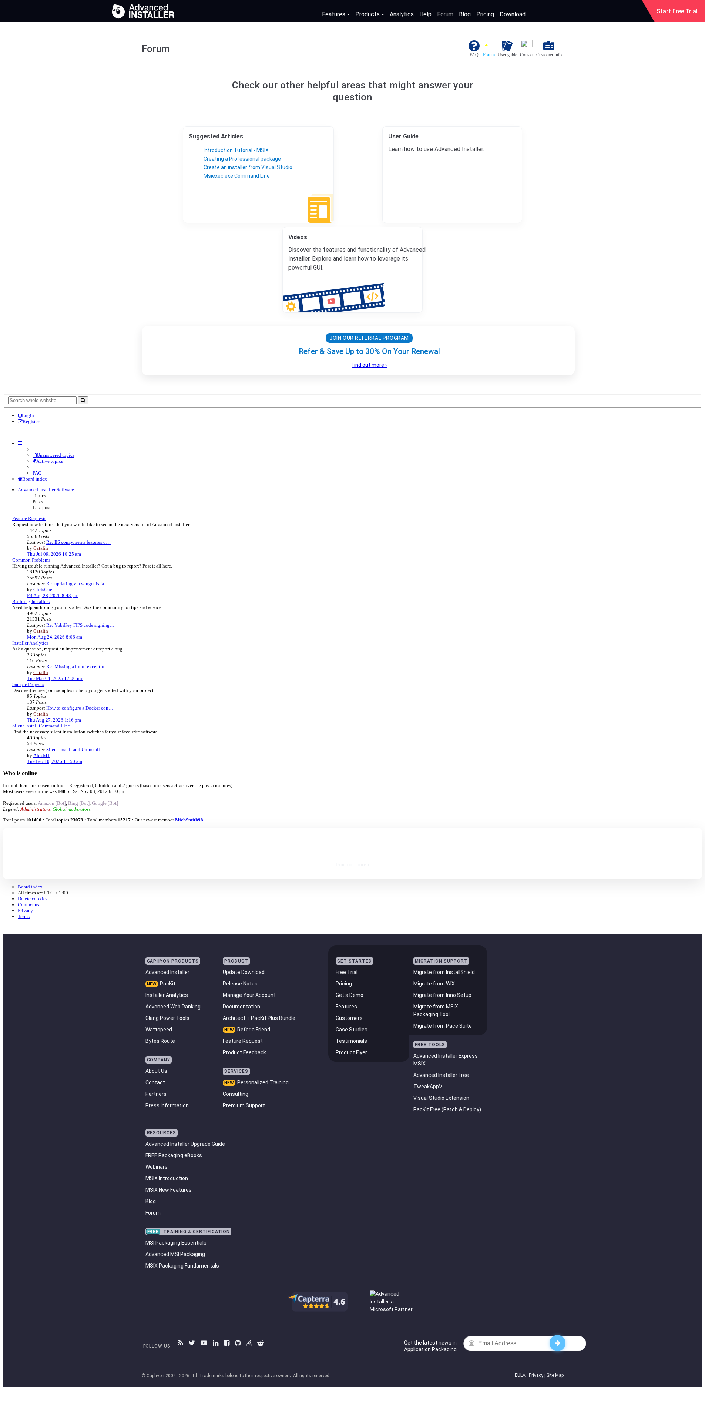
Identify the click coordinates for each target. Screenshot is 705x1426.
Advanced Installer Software (46, 489)
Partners (156, 1094)
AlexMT (41, 755)
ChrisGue (42, 589)
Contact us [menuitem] (28, 904)
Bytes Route (160, 1041)
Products (367, 14)
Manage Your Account (249, 995)
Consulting (235, 1094)
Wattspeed (158, 1029)
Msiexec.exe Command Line (237, 176)
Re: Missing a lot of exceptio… (77, 666)
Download (513, 14)
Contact (155, 1082)
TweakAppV (427, 1086)
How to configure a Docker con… (79, 708)
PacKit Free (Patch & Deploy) (447, 1109)
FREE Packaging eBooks (173, 1155)
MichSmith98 (189, 820)
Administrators (35, 809)
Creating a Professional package (242, 159)
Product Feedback (244, 1052)
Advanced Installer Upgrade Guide (185, 1144)
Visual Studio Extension (441, 1098)
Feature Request (243, 1041)
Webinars (156, 1167)
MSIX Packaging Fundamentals (182, 1266)
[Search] (83, 400)
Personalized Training (263, 1082)
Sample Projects (28, 684)
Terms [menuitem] (24, 916)
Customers (349, 1018)
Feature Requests (29, 518)
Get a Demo (349, 995)
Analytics (402, 14)
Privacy (536, 1375)
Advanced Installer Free (441, 1075)
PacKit (167, 984)
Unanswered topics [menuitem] (55, 455)
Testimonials (351, 1041)
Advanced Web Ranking (173, 1007)
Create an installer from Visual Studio (248, 167)
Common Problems (31, 560)
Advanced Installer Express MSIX (445, 1060)
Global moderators (72, 809)
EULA (520, 1375)
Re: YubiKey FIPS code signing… (80, 625)
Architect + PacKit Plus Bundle (259, 1018)
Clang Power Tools (167, 1018)
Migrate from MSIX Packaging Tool (435, 1010)
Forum (445, 14)
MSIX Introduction (166, 1178)
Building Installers (31, 601)
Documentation (241, 1007)
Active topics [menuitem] (49, 461)
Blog (465, 14)
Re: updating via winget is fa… (77, 583)
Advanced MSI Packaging (175, 1254)
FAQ (37, 473)
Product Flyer (351, 1052)
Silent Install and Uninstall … (76, 749)
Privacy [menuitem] (25, 910)
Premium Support (244, 1105)
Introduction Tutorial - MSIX (236, 150)
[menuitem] (26, 416)
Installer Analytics (30, 643)
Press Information (167, 1105)
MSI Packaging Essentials (176, 1243)
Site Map (555, 1375)
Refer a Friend (253, 1029)
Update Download (244, 972)
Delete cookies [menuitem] (32, 898)
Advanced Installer (167, 972)
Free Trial (346, 972)
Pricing (485, 14)
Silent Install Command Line (41, 726)
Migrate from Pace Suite (442, 1026)
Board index (30, 887)
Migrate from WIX (434, 984)
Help (425, 14)
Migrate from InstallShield (444, 972)
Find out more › (369, 365)
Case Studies (351, 1029)
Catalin (40, 548)
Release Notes (240, 984)
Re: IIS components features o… (78, 542)
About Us (156, 1071)
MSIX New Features (168, 1190)
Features (333, 14)
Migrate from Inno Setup (442, 995)
